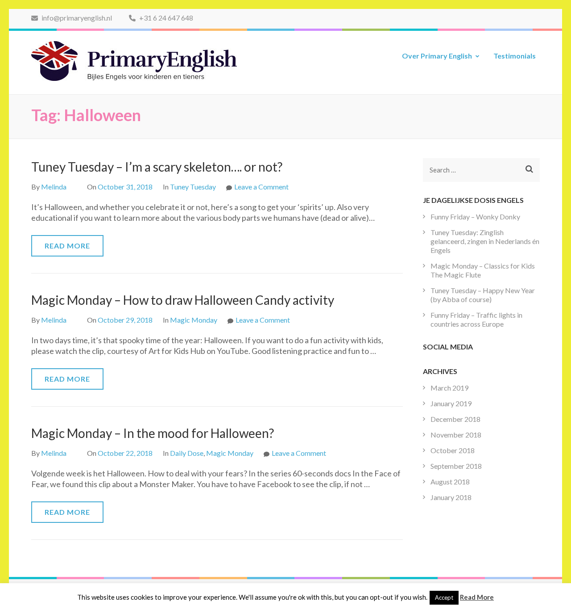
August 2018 (450, 481)
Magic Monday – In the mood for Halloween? (152, 433)
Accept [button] (444, 597)
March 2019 (449, 387)
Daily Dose (186, 453)
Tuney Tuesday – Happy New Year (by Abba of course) (482, 294)
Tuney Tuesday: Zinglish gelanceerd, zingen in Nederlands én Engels (484, 241)
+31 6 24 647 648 (165, 17)
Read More (67, 245)
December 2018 (455, 419)
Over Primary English (437, 55)
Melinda (53, 186)
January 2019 (451, 403)
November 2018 (455, 434)
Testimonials (514, 55)
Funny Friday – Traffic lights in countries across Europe (476, 319)
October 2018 (452, 450)
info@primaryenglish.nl (76, 17)
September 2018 (456, 466)
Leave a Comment (261, 186)
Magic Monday (193, 320)
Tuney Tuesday (193, 186)
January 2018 (451, 497)
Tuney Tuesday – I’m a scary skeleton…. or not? (156, 166)
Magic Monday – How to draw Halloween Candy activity (182, 299)
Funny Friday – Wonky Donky (475, 216)
